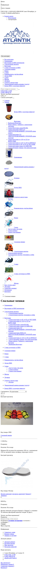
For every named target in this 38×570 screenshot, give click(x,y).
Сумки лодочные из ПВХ (12, 67)
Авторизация (12, 19)
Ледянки (7, 81)
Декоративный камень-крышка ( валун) (16, 84)
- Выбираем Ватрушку (15, 344)
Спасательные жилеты (11, 64)
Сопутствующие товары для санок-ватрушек (22, 148)
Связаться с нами (9, 532)
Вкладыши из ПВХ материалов (14, 62)
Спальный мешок (6, 435)
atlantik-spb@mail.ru (10, 558)
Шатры (6, 79)
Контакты (7, 291)
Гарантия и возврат (10, 288)
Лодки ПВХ (8, 76)
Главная (6, 100)
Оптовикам (8, 290)
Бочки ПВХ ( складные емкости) (14, 86)
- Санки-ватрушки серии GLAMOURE (20, 326)
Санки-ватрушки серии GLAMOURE (20, 146)
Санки (6, 77)
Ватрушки (7, 66)
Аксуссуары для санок (15, 229)
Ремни (6, 71)
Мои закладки (8, 545)
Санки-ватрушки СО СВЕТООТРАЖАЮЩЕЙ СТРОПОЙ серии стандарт (22, 136)
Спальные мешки (9, 69)
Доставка (7, 286)
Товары (6, 102)
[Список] (1, 395)
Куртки (10, 199)
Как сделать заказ (9, 285)
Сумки (6, 72)
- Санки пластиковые (14, 371)
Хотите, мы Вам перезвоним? (10, 94)
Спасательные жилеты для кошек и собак (21, 254)
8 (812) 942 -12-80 (6, 91)
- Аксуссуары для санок (15, 368)
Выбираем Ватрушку (14, 123)
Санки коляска (12, 230)
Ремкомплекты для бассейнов (13, 74)
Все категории (9, 59)
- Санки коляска (13, 369)
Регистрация (12, 18)
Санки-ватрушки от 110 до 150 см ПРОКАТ (22, 143)
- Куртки (11, 382)
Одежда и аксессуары (11, 82)
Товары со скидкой (10, 535)
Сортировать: (5, 391)
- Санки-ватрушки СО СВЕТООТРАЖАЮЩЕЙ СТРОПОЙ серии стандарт (22, 329)
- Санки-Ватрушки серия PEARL (18, 324)
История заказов (9, 543)
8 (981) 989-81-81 (6, 92)
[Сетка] (3, 395)
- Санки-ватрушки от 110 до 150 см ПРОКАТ (22, 338)
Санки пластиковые (14, 232)
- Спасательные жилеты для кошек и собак (21, 315)
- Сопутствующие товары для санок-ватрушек (22, 339)
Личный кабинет (9, 542)
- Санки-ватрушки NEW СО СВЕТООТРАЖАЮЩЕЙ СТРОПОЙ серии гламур (22, 334)
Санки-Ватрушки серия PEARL (18, 128)
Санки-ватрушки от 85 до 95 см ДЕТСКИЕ (21, 144)
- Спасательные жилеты (15, 313)
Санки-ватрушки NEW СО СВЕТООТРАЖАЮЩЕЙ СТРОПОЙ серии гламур (22, 131)
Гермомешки (8, 61)
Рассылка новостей (10, 547)
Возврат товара (9, 534)
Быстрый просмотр (7, 396)
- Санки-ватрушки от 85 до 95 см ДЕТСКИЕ (22, 319)
